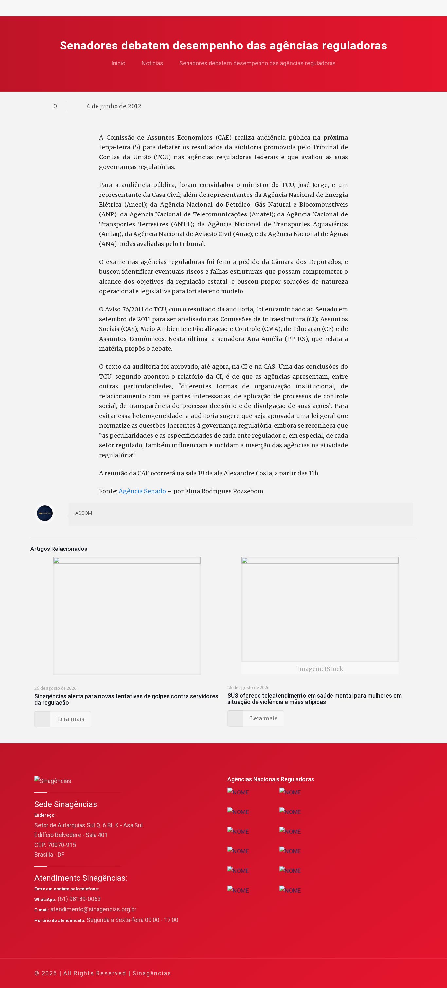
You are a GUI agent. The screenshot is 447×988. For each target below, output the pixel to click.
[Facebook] (344, 973)
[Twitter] (353, 973)
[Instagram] (380, 973)
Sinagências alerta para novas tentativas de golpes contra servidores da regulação (126, 699)
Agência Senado (142, 491)
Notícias (152, 63)
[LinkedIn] (371, 973)
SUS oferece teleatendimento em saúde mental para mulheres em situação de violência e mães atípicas (314, 698)
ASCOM (83, 513)
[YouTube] (362, 973)
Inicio (118, 63)
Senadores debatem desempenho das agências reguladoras (257, 63)
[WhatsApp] (335, 973)
